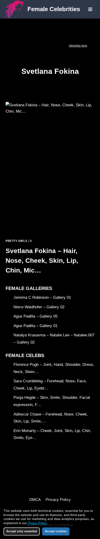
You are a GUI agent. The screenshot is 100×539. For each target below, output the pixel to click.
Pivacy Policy (37, 523)
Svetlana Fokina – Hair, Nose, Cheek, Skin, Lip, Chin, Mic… (42, 260)
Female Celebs (25, 355)
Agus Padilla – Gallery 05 (35, 316)
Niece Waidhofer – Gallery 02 (38, 307)
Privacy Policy (58, 499)
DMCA (35, 499)
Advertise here (78, 45)
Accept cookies (56, 531)
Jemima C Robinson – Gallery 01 (42, 297)
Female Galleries (29, 288)
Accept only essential (21, 531)
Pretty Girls (16, 241)
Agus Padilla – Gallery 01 (35, 326)
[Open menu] (90, 9)
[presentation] (50, 168)
